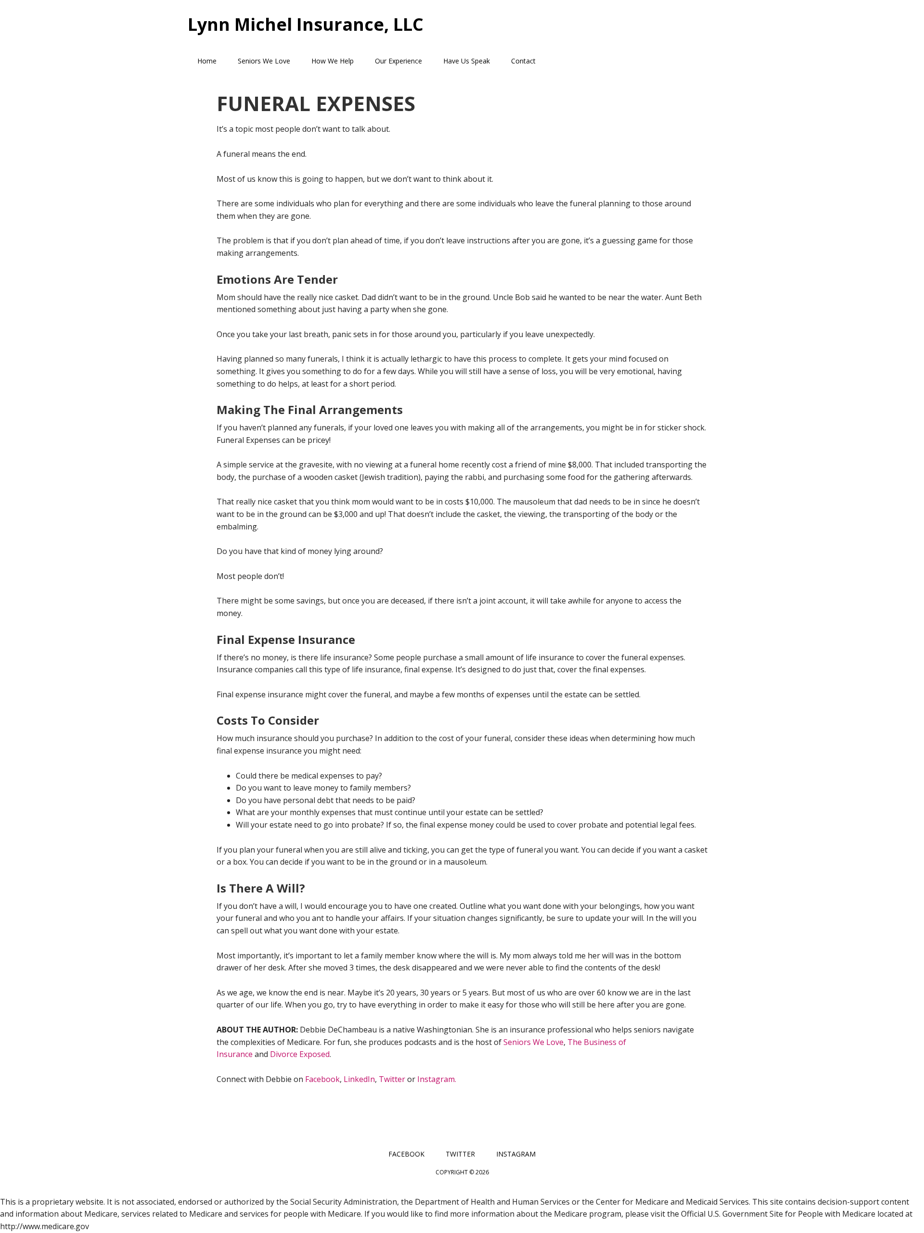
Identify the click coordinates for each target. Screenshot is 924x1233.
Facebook (322, 1079)
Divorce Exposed (300, 1054)
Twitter (392, 1079)
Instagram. (435, 1079)
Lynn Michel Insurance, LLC (306, 24)
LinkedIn (359, 1079)
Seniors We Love (533, 1042)
